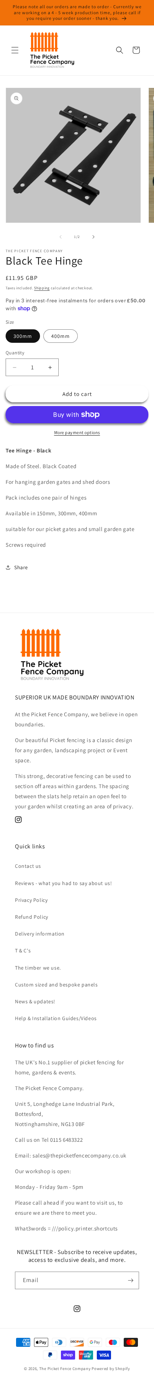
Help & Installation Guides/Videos (56, 1018)
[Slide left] (60, 237)
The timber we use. (38, 967)
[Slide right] (93, 237)
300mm (22, 336)
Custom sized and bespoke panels (56, 984)
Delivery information (40, 933)
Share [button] (21, 567)
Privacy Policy (31, 900)
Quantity (15, 353)
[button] (15, 50)
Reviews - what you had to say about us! (63, 883)
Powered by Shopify (111, 1368)
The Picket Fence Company (65, 1368)
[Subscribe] (130, 1280)
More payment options (77, 432)
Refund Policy (31, 916)
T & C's (23, 950)
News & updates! (35, 1001)
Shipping (42, 288)
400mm (60, 336)
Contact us (28, 866)
